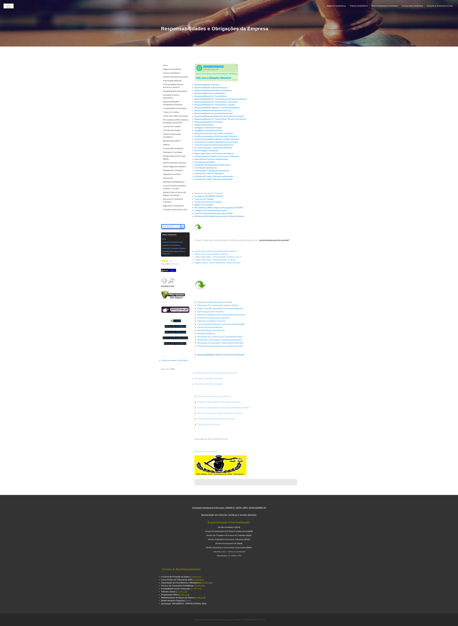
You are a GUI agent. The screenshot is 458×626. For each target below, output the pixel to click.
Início (165, 65)
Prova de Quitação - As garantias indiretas (213, 147)
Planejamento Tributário (173, 170)
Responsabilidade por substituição (209, 93)
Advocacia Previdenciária (175, 338)
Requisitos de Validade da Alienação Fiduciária (218, 402)
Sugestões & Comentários (173, 205)
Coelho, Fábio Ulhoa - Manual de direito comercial (214, 260)
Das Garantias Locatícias (208, 424)
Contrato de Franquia (204, 199)
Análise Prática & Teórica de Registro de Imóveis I (174, 193)
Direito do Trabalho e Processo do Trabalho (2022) (228, 535)
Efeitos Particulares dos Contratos (213, 318)
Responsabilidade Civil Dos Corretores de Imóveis (220, 354)
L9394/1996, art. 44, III (219, 551)
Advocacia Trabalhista (175, 343)
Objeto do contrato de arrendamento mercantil (215, 372)
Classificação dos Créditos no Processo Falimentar (216, 156)
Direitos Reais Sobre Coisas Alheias (214, 396)
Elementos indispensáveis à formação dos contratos (221, 314)
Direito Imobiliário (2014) (229, 527)
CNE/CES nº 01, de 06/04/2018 (236, 551)
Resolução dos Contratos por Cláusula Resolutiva (219, 336)
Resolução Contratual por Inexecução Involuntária (220, 343)
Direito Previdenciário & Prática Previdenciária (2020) (228, 531)
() (181, 591)
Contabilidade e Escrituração (175, 108)
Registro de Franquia (203, 204)
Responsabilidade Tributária (207, 84)
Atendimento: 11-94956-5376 (229, 555)
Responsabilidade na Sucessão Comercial (212, 110)
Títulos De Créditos (171, 112)
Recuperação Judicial (171, 141)
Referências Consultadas (206, 451)
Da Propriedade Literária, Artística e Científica (173, 85)
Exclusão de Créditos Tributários (209, 173)
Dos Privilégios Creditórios (206, 150)
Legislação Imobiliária (172, 174)
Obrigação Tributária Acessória (208, 130)
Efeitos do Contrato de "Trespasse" (208, 193)
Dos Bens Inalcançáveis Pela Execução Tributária (215, 136)
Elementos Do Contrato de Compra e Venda (217, 305)
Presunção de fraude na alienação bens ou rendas (216, 142)
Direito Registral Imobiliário (174, 166)
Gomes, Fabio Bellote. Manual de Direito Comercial (215, 251)
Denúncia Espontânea (204, 125)
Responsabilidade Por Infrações (208, 122)
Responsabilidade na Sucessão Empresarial (213, 113)
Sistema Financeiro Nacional (174, 162)
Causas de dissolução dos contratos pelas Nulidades (221, 324)
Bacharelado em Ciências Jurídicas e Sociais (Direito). (229, 515)
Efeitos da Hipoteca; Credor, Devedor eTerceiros (220, 413)
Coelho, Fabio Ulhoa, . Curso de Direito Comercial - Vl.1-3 (217, 257)
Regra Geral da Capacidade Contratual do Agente (220, 308)
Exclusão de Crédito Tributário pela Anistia (213, 179)
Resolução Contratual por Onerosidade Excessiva (220, 346)
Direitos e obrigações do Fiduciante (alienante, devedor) (223, 407)
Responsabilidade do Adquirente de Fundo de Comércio (219, 116)
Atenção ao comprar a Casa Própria (174, 360)
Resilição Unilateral (206, 333)
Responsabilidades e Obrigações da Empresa (172, 103)
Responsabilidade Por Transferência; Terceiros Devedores (220, 119)
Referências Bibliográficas (174, 182)
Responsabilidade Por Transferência (210, 96)
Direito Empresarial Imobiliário (175, 77)
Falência (166, 144)
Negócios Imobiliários (172, 69)
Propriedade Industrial (172, 80)
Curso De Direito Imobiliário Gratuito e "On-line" (174, 187)
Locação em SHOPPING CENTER (208, 196)
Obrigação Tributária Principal (207, 127)
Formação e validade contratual (208, 378)
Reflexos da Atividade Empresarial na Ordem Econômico (219, 216)
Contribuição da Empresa (205, 167)
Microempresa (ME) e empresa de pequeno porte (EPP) (218, 207)
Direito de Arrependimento (210, 327)
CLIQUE (177, 321)
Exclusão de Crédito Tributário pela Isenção (213, 176)
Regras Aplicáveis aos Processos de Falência (214, 153)
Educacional (168, 178)
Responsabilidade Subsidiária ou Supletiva (213, 90)
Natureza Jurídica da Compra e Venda (214, 302)
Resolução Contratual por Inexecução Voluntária (219, 339)
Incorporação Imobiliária (173, 148)
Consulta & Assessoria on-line (175, 209)
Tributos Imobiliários (171, 73)
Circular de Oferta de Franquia (208, 202)
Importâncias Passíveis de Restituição (211, 159)
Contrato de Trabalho (172, 126)
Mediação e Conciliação (172, 152)
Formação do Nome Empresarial (171, 96)
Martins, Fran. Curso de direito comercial (211, 254)
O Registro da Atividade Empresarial (210, 210)
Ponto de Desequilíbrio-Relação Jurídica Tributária (216, 139)
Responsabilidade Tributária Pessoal (210, 87)
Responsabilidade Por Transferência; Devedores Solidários (220, 99)
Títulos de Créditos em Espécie (175, 116)
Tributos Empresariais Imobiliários (172, 135)
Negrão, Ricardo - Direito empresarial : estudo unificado (217, 262)
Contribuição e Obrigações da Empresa (211, 170)
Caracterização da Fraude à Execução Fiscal (213, 145)
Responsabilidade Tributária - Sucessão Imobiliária (216, 107)
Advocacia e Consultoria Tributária (173, 200)
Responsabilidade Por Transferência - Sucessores (216, 102)
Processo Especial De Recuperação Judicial (214, 213)
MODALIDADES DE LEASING (208, 384)
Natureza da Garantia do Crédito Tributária (213, 133)
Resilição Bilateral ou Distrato (211, 330)
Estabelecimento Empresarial (175, 91)
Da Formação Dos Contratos (210, 311)
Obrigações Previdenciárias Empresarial (212, 165)
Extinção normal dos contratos (211, 321)
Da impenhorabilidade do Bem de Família (216, 418)
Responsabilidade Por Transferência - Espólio (214, 104)
